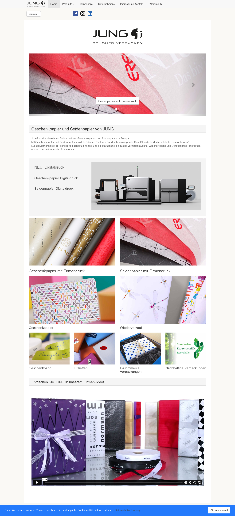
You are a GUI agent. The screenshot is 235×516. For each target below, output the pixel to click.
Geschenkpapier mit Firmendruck (57, 270)
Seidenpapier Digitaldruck (53, 188)
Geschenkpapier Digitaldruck (56, 177)
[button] (68, 4)
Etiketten (81, 367)
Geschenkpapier (41, 327)
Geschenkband (40, 367)
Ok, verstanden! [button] (219, 510)
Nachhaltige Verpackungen (185, 367)
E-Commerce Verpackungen (131, 369)
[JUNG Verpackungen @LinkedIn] (90, 13)
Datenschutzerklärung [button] (127, 510)
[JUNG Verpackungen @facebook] (75, 13)
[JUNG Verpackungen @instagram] (82, 13)
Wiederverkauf (131, 327)
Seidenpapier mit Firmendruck (117, 101)
